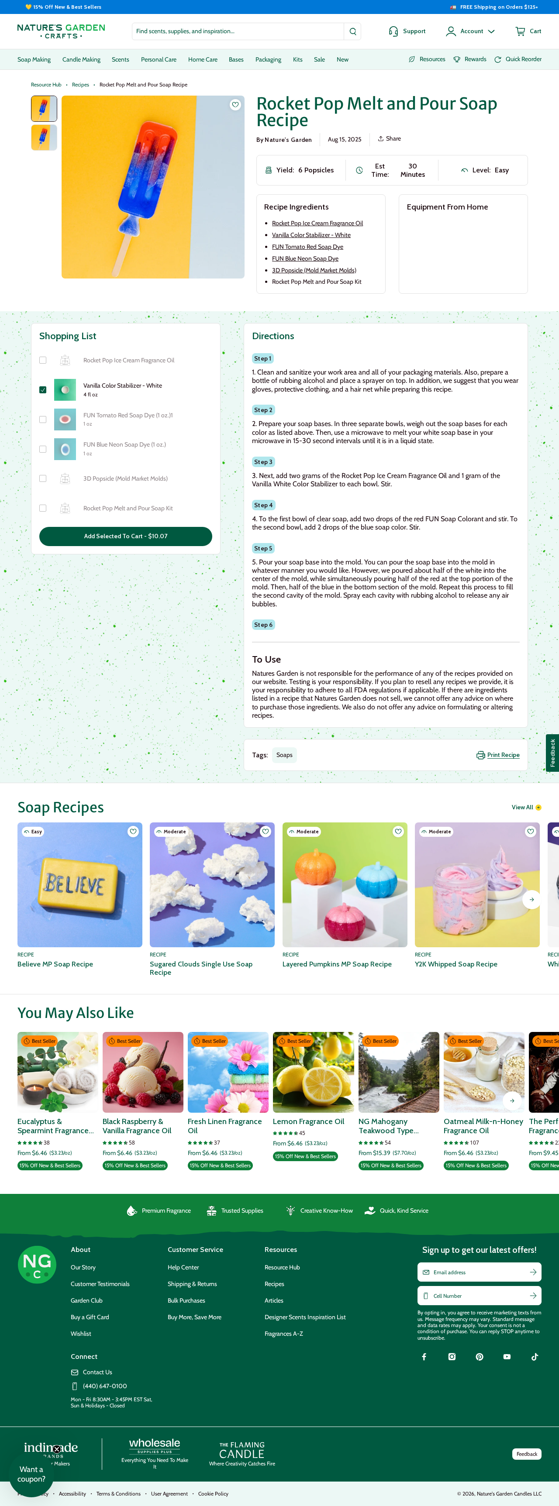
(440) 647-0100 (105, 1386)
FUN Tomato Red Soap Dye (307, 247)
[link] (424, 1358)
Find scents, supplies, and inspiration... (185, 31)
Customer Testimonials (100, 1284)
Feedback (527, 1454)
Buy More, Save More (194, 1317)
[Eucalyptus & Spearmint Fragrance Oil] (57, 1072)
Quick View (58, 1101)
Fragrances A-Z (284, 1334)
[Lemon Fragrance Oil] (313, 1072)
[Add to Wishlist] (235, 104)
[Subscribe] (533, 1272)
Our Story (83, 1267)
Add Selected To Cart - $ (125, 536)
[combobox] (246, 31)
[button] (31, 1474)
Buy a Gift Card (90, 1317)
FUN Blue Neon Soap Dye (305, 258)
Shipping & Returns (192, 1284)
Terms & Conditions (119, 1493)
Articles (274, 1300)
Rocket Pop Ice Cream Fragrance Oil (317, 223)
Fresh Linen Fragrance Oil (225, 1126)
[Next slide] (532, 899)
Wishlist (81, 1334)
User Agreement (169, 1493)
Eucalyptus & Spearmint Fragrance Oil (53, 1126)
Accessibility (72, 1493)
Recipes (80, 85)
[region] (279, 7)
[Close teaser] (56, 1449)
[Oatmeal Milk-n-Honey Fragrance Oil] (484, 1072)
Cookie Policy (213, 1493)
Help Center (183, 1267)
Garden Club (87, 1300)
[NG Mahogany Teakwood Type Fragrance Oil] (399, 1072)
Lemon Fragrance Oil (308, 1121)
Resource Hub (46, 85)
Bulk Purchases (186, 1300)
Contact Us (97, 1372)
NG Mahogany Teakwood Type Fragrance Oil (386, 1126)
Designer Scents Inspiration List (305, 1317)
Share (393, 138)
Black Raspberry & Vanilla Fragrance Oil (137, 1126)
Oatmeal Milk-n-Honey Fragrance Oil (483, 1126)
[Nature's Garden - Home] (61, 31)
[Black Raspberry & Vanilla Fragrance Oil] (143, 1072)
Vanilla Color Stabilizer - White (311, 235)
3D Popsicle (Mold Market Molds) (314, 270)
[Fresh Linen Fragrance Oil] (228, 1072)
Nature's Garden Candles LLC (509, 1493)
